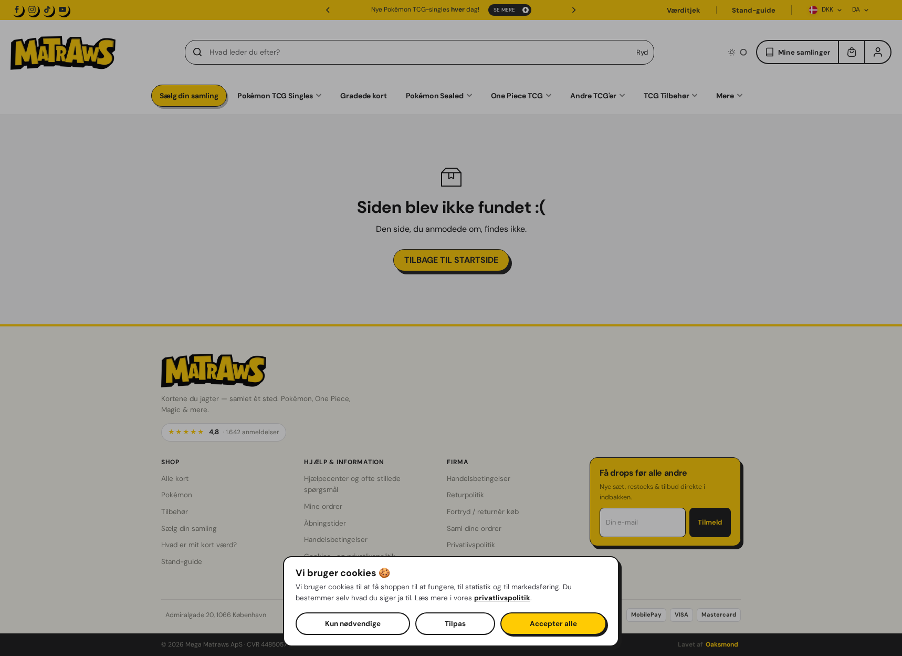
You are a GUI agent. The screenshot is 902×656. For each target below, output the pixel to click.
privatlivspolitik (502, 597)
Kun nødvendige (353, 623)
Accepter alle (553, 623)
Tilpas (455, 623)
